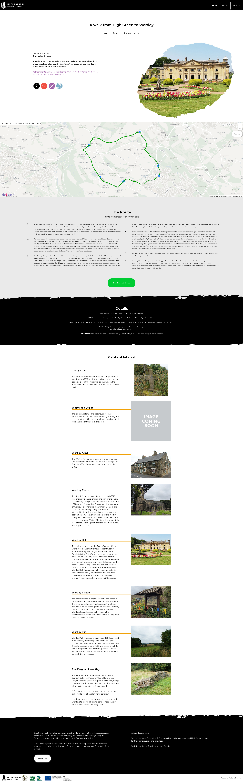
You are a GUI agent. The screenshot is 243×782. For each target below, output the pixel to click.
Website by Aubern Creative (231, 778)
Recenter (237, 134)
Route (116, 33)
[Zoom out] (240, 128)
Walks (225, 5)
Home (215, 5)
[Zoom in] (240, 125)
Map (105, 33)
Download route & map (121, 283)
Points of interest (131, 33)
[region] (121, 159)
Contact (236, 5)
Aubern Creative (164, 746)
